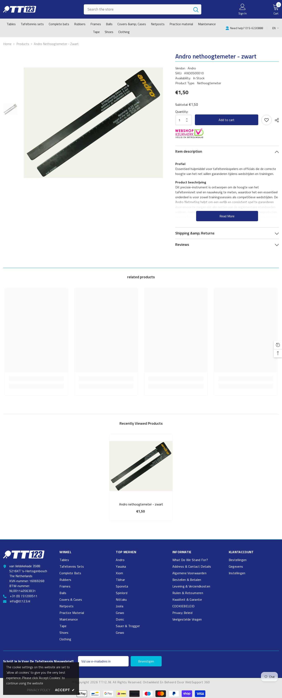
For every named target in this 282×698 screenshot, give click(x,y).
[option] (93, 122)
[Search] (142, 9)
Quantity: (181, 111)
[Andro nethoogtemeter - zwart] (141, 466)
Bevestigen (146, 661)
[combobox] (137, 9)
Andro (192, 68)
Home (7, 43)
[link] (244, 28)
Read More (227, 216)
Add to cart (227, 119)
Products (22, 43)
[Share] (275, 120)
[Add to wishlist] (266, 120)
